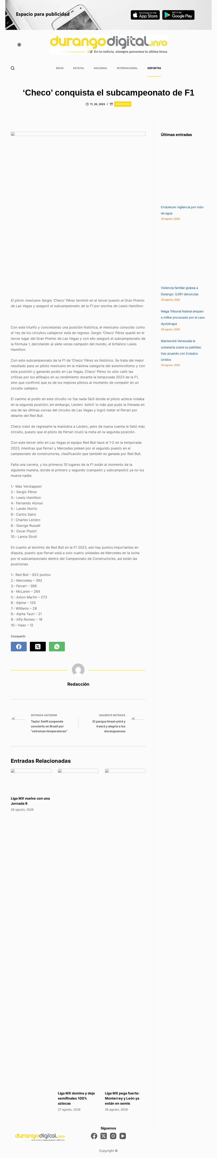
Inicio (60, 68)
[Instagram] (113, 1136)
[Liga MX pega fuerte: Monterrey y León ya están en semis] (125, 927)
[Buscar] (12, 68)
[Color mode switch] (19, 45)
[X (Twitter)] (38, 646)
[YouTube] (123, 1136)
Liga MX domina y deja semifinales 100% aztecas (76, 1098)
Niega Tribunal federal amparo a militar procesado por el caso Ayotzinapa (183, 317)
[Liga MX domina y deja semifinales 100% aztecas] (78, 927)
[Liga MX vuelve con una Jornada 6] (31, 780)
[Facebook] (19, 646)
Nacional (100, 68)
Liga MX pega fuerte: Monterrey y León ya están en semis (122, 1098)
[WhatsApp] (57, 646)
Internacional (127, 68)
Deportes (154, 68)
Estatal (78, 68)
